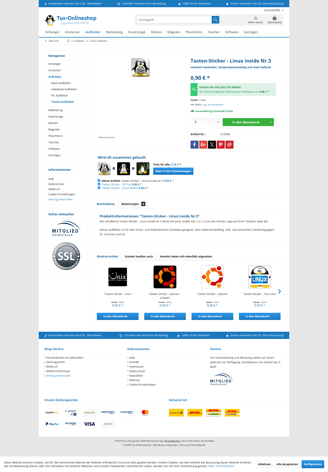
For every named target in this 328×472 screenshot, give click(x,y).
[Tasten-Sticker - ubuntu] (212, 277)
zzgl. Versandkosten (212, 104)
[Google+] (203, 145)
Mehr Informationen (221, 466)
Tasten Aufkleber (62, 101)
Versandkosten (172, 440)
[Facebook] (195, 145)
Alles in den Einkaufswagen (173, 171)
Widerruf (54, 189)
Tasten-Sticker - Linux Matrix (120, 188)
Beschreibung (105, 204)
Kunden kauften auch (139, 256)
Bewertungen (132, 204)
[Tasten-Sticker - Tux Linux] (260, 277)
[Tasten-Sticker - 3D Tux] (123, 168)
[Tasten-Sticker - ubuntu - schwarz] (165, 277)
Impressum (136, 366)
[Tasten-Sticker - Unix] (118, 277)
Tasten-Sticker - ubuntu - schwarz (165, 296)
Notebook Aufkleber (64, 89)
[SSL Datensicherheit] (66, 256)
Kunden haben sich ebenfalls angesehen (186, 256)
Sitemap (134, 380)
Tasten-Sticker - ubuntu (212, 294)
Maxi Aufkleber (61, 83)
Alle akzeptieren (287, 464)
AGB (51, 179)
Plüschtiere (55, 136)
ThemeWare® (197, 445)
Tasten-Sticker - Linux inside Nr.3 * (138, 181)
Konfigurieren (313, 464)
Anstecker (54, 70)
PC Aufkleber (59, 95)
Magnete (54, 129)
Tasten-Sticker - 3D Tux (116, 184)
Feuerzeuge (55, 116)
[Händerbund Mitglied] (66, 229)
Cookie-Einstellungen (61, 194)
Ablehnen (264, 464)
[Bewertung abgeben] (233, 72)
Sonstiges (54, 155)
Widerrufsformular (58, 371)
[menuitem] (272, 10)
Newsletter (136, 375)
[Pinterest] (221, 145)
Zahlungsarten (55, 362)
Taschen (53, 142)
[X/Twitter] (212, 145)
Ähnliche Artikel (107, 256)
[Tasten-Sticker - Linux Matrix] (142, 168)
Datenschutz (56, 184)
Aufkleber (54, 76)
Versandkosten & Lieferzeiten (65, 357)
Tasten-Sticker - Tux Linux (259, 294)
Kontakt (134, 362)
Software (54, 149)
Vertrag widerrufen (60, 199)
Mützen (53, 123)
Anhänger (54, 64)
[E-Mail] (229, 145)
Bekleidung (55, 110)
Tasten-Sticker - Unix (118, 294)
